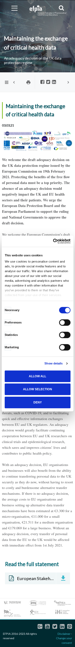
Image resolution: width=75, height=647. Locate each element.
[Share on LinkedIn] (54, 82)
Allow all (37, 376)
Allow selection (37, 389)
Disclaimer (64, 633)
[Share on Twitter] (48, 82)
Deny (37, 402)
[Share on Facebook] (42, 82)
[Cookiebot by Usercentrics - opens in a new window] (53, 241)
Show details (53, 363)
